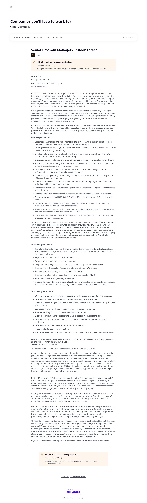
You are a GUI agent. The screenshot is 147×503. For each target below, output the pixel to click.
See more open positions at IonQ (73, 477)
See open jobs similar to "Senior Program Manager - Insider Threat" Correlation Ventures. (71, 68)
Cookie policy (79, 498)
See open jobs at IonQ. (46, 65)
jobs (38, 37)
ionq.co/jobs (36, 363)
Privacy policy (68, 498)
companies (21, 37)
